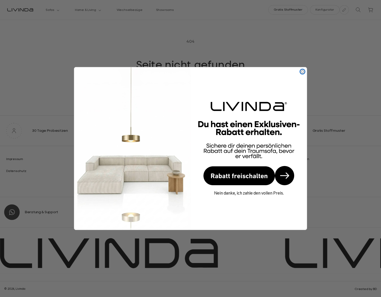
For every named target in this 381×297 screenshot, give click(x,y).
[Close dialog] (302, 71)
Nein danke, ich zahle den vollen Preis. (249, 193)
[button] (248, 175)
